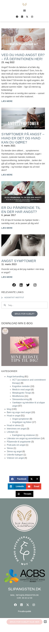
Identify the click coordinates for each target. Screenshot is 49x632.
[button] (45, 622)
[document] (24, 316)
